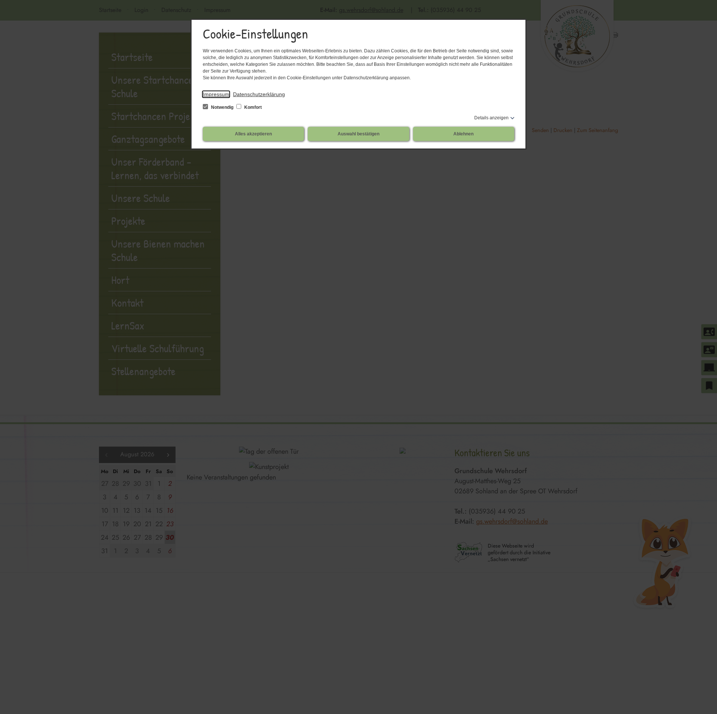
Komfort (252, 107)
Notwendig (222, 107)
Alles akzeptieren (253, 134)
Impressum (216, 94)
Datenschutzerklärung (259, 94)
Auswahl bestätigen (358, 134)
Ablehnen (463, 134)
